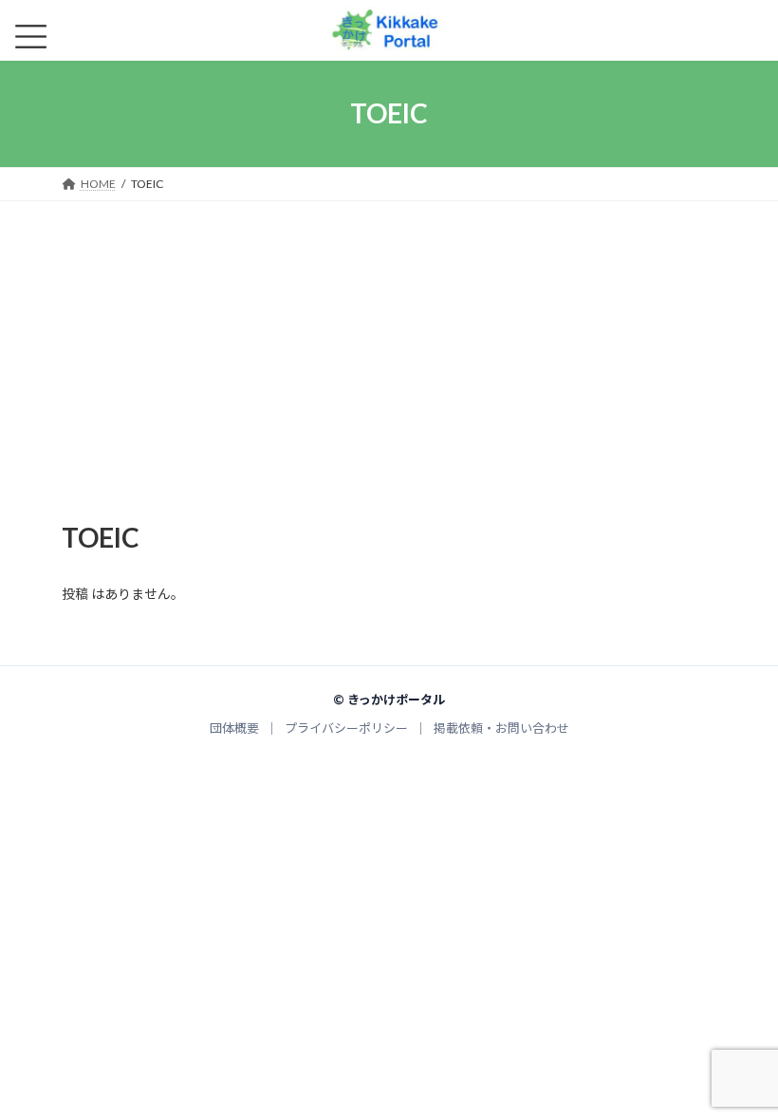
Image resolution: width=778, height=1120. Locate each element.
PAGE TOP (742, 1071)
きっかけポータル (396, 699)
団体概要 (234, 728)
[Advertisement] (389, 343)
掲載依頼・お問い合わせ (501, 728)
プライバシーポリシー (346, 728)
